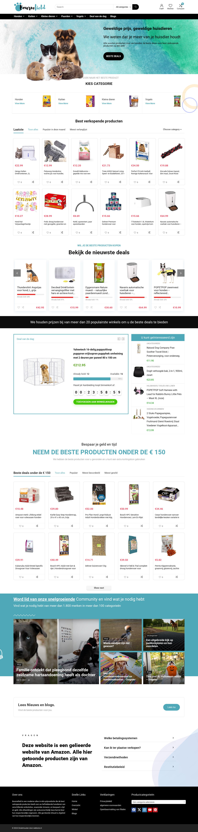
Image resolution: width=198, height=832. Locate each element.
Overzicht (76, 805)
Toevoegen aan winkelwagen (95, 401)
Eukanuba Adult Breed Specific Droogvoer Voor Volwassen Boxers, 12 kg (29, 568)
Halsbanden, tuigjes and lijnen (161, 386)
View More (20, 103)
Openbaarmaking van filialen (113, 809)
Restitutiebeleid (114, 767)
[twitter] (139, 810)
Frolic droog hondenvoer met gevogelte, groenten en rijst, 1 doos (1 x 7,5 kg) (55, 224)
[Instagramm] (144, 810)
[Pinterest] (155, 810)
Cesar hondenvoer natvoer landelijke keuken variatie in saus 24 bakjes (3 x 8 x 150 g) (168, 517)
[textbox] (159, 802)
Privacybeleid (106, 801)
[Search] (135, 7)
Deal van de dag (98, 16)
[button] (139, 738)
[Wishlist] (170, 6)
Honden (18, 16)
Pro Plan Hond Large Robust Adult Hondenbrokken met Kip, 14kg (98, 517)
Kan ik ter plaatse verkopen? (122, 747)
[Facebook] (133, 810)
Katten (31, 16)
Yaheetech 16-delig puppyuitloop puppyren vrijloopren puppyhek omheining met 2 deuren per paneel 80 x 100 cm (98, 353)
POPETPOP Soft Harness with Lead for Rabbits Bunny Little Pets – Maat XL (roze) (164, 394)
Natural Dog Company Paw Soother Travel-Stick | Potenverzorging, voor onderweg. (163, 351)
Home (74, 801)
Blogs (113, 16)
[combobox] (158, 802)
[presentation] (17, 273)
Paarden (65, 16)
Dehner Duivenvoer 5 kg (95, 566)
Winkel (75, 809)
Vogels (79, 16)
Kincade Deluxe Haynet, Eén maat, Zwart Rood (170, 172)
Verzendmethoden (116, 757)
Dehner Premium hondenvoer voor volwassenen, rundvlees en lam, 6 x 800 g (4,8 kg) (113, 225)
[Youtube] (150, 810)
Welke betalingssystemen (120, 738)
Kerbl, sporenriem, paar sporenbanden (82, 223)
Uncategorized (153, 343)
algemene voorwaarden (110, 805)
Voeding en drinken (155, 409)
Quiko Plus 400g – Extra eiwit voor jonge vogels (166, 290)
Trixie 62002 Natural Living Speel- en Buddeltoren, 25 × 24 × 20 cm (113, 173)
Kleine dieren (48, 16)
